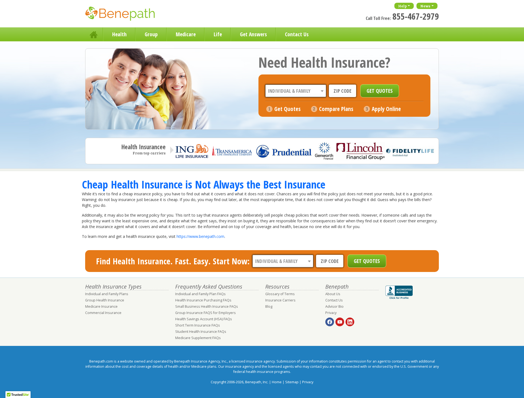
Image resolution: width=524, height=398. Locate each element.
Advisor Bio (334, 306)
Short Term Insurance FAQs (197, 325)
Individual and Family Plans (106, 294)
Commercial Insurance (103, 312)
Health (119, 34)
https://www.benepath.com (200, 236)
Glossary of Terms (280, 294)
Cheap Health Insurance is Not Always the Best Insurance (203, 184)
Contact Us (297, 34)
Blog (268, 306)
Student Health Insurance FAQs (200, 331)
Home (94, 34)
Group (151, 34)
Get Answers (253, 34)
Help (402, 5)
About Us (332, 294)
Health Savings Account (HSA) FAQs (203, 319)
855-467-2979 (415, 16)
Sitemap (292, 382)
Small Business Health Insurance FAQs (206, 306)
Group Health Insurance (104, 300)
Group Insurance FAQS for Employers (205, 312)
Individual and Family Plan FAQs (200, 294)
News (425, 5)
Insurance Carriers (280, 300)
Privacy (331, 312)
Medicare (186, 34)
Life (218, 34)
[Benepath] (126, 15)
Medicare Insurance (101, 306)
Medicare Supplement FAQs (198, 338)
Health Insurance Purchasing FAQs (203, 300)
